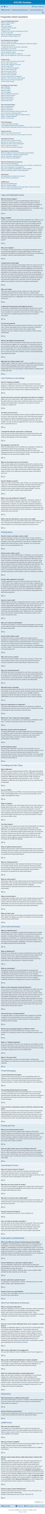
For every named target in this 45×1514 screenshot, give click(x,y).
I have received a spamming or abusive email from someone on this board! (21, 127)
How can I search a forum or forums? (11, 140)
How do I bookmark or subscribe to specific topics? (14, 154)
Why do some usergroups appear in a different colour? (15, 114)
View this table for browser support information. (25, 1382)
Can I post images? (6, 92)
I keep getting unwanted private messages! (12, 125)
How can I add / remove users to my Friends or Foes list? (16, 134)
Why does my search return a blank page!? (12, 143)
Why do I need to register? (8, 22)
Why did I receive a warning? (8, 74)
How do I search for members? (9, 145)
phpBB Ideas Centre (7, 1447)
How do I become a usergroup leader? (11, 113)
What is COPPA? (5, 24)
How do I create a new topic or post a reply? (12, 61)
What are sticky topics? (7, 97)
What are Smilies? (6, 90)
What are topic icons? (7, 100)
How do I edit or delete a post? (9, 63)
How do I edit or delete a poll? (9, 69)
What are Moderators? (7, 108)
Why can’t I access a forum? (8, 71)
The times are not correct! (8, 45)
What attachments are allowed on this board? (13, 176)
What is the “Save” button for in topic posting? (13, 78)
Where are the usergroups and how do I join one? (14, 111)
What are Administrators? (7, 106)
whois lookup (5, 1466)
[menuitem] (6, 6)
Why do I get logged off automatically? (11, 34)
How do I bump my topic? (8, 81)
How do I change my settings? (9, 42)
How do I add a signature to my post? (11, 64)
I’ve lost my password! (7, 32)
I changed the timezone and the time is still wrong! (14, 47)
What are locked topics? (7, 99)
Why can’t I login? (5, 29)
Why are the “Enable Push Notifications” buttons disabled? (16, 168)
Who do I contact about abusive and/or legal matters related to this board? (20, 187)
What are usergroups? (7, 109)
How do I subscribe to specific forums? (11, 156)
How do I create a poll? (7, 66)
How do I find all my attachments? (10, 177)
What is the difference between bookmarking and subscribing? (17, 153)
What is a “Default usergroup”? (9, 116)
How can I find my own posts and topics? (12, 147)
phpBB (22, 454)
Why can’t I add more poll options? (10, 68)
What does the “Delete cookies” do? (10, 36)
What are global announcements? (10, 93)
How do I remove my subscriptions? (10, 158)
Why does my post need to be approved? (12, 79)
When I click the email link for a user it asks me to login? (16, 55)
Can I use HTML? (5, 88)
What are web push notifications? (10, 163)
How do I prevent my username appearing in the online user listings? (19, 43)
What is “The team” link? (7, 118)
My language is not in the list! (8, 48)
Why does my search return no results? (11, 142)
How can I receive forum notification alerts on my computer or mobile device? (21, 165)
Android (25, 1342)
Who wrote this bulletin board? (9, 183)
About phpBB (5, 1434)
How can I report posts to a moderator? (11, 76)
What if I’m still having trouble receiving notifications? (15, 170)
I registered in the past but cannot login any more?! (14, 31)
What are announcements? (8, 95)
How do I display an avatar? (8, 52)
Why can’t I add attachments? (9, 73)
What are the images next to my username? (12, 50)
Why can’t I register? (6, 26)
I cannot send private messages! (9, 124)
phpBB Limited (11, 1430)
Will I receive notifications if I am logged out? (12, 167)
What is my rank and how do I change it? (12, 53)
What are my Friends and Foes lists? (11, 133)
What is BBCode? (5, 87)
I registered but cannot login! (8, 27)
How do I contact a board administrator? (11, 188)
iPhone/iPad (17, 1342)
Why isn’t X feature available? (9, 185)
